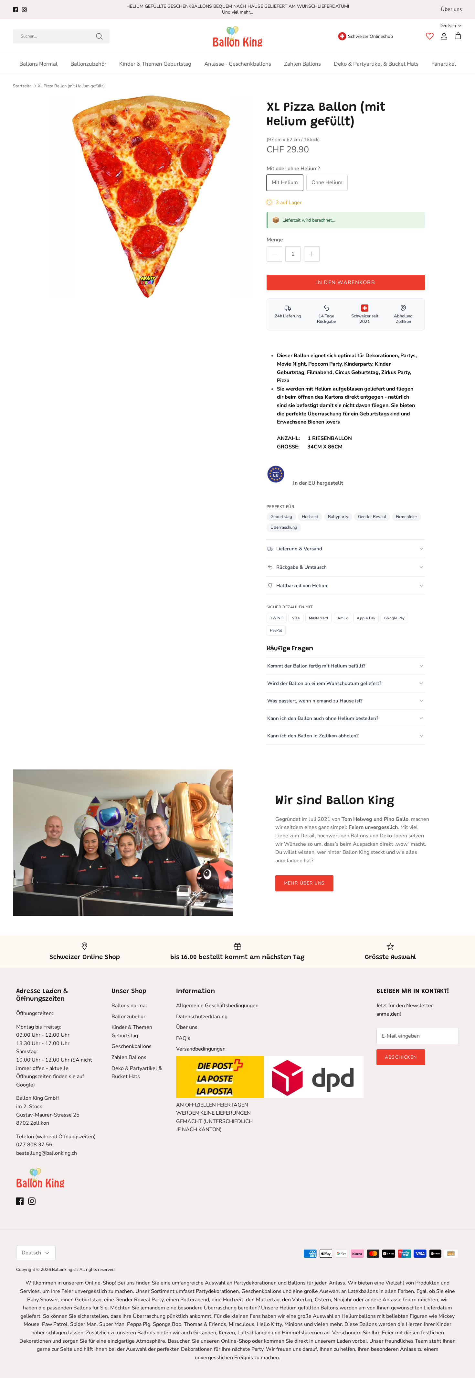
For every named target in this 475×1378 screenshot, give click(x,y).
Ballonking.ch (65, 1270)
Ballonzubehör (88, 64)
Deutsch (447, 26)
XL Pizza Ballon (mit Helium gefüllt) (71, 86)
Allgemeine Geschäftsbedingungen (217, 1005)
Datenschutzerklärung (201, 1016)
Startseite (22, 86)
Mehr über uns (304, 883)
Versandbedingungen (201, 1049)
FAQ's (183, 1038)
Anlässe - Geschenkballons (237, 64)
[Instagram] (24, 9)
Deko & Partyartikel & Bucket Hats (376, 64)
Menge (275, 239)
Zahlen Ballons (302, 64)
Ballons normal (38, 64)
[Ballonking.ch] (238, 36)
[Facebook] (15, 9)
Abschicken (401, 1057)
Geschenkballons (131, 1046)
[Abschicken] (99, 36)
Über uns (451, 9)
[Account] (443, 36)
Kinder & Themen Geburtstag (155, 64)
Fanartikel (443, 64)
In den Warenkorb (345, 282)
